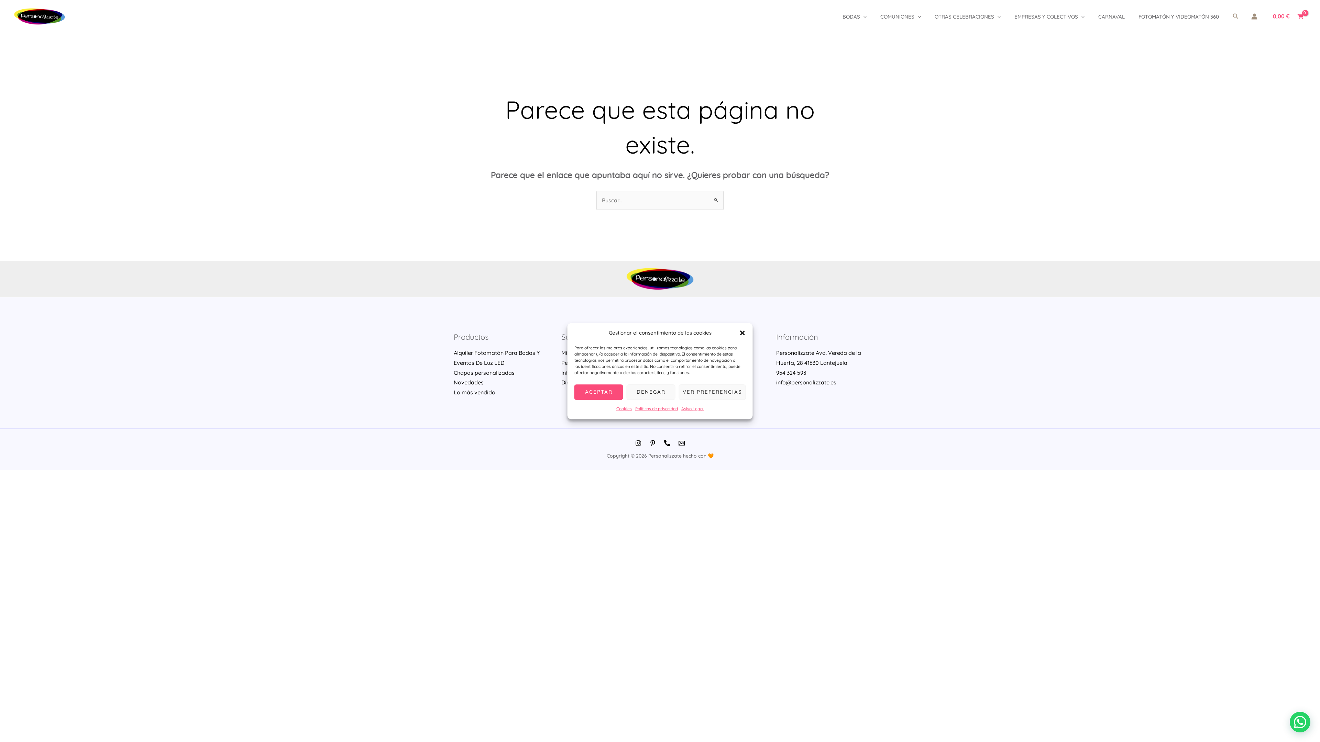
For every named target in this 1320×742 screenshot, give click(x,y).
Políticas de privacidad (656, 408)
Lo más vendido (474, 392)
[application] (863, 16)
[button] (742, 333)
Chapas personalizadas (484, 372)
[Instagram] (638, 443)
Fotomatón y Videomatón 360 (1178, 16)
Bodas (851, 16)
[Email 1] (682, 443)
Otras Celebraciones (964, 16)
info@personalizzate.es (806, 382)
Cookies (624, 408)
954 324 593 (791, 372)
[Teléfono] (667, 443)
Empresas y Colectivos (1046, 16)
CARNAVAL (1111, 16)
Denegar (651, 392)
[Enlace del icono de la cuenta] (1254, 16)
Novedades (469, 382)
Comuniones (897, 16)
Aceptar (599, 392)
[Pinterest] (653, 443)
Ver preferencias (712, 392)
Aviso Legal (692, 408)
